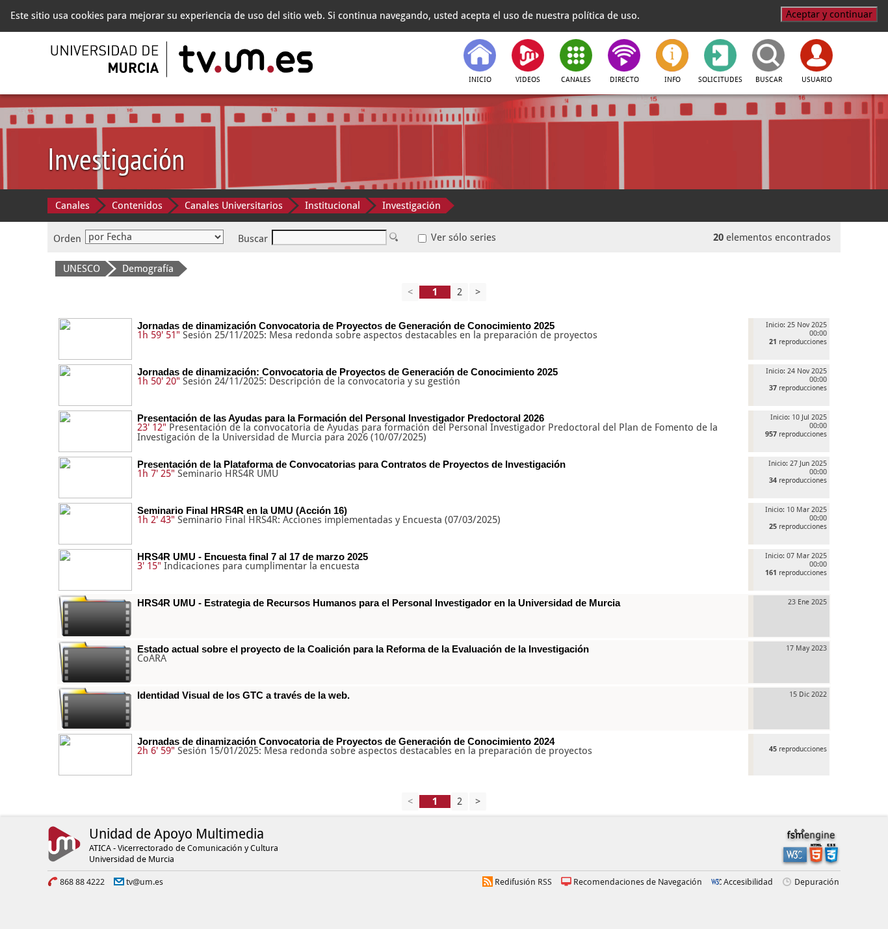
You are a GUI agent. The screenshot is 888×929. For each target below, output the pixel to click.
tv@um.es (144, 882)
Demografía (148, 269)
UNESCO (81, 269)
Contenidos (137, 205)
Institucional (332, 205)
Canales (72, 205)
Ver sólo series (462, 237)
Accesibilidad (748, 882)
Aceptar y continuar (829, 14)
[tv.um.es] (244, 59)
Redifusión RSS (523, 882)
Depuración (816, 882)
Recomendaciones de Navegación (637, 882)
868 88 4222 (82, 882)
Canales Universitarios (234, 205)
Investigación (411, 205)
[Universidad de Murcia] (105, 59)
